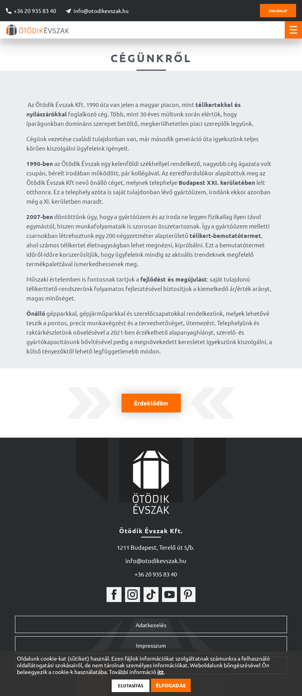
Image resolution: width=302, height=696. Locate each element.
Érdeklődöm (151, 403)
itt (160, 671)
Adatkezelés (151, 624)
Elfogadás (171, 685)
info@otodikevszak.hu (101, 10)
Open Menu (293, 30)
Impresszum (151, 645)
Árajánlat (278, 10)
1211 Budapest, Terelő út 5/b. (156, 547)
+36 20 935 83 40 (35, 10)
